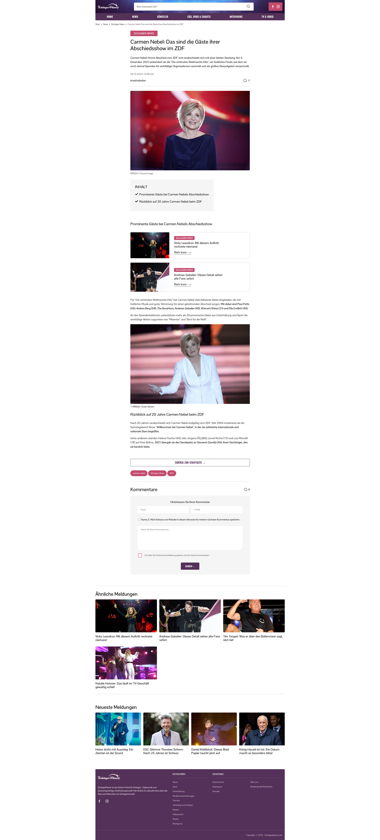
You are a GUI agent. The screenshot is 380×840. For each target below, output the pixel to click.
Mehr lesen (180, 252)
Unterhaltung (179, 791)
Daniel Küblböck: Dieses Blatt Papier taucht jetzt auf (210, 751)
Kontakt (216, 791)
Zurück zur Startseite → (190, 462)
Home (110, 17)
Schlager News (117, 24)
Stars (175, 786)
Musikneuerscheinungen (184, 796)
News (135, 17)
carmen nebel (139, 473)
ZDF (172, 473)
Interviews (236, 17)
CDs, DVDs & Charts (199, 17)
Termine (176, 800)
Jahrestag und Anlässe (183, 805)
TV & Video (267, 17)
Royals (175, 819)
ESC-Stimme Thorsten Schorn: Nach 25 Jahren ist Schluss (163, 751)
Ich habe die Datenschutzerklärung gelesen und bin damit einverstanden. (177, 555)
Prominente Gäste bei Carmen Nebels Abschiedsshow (174, 194)
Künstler (162, 17)
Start (97, 24)
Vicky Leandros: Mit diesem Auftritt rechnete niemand (196, 244)
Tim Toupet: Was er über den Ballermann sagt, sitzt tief (253, 638)
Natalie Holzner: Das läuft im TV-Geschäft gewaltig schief (122, 685)
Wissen (176, 809)
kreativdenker (138, 80)
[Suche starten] (248, 7)
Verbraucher (178, 814)
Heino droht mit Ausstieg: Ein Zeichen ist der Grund (114, 751)
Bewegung (177, 823)
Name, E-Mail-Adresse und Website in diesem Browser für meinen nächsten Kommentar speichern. (190, 519)
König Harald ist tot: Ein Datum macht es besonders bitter (259, 751)
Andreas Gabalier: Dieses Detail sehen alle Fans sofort (198, 276)
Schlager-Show (157, 473)
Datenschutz (218, 782)
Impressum (217, 786)
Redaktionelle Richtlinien (261, 786)
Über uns (254, 782)
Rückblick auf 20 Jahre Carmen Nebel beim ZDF (170, 202)
